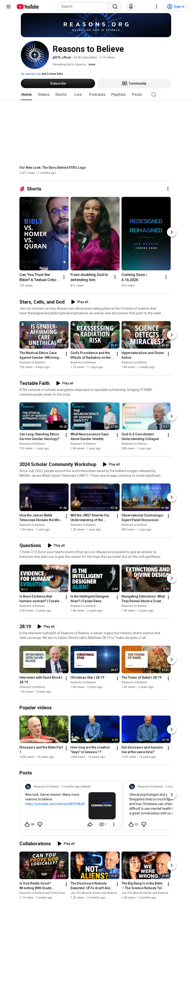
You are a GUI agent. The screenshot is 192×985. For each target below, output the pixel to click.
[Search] (114, 6)
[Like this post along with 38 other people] (27, 824)
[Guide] (8, 6)
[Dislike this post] (40, 824)
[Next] (171, 232)
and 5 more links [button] (52, 73)
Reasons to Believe (32, 362)
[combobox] (84, 6)
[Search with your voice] (131, 6)
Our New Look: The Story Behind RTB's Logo (52, 167)
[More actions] (168, 188)
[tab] (26, 94)
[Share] (90, 824)
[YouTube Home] (27, 6)
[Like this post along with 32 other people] (131, 824)
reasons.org (32, 73)
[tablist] (96, 94)
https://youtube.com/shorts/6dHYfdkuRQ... (57, 804)
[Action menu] (113, 824)
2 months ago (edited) (76, 786)
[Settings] (156, 6)
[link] (70, 807)
